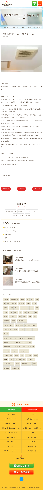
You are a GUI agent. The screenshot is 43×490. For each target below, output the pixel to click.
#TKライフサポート (32, 211)
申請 (20, 316)
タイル (5, 316)
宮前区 (11, 359)
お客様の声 (7, 234)
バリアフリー (24, 308)
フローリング (31, 359)
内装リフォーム (15, 368)
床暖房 (13, 320)
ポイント (30, 312)
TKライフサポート (22, 320)
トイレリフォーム (24, 351)
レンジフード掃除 (8, 355)
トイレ (5, 312)
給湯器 (34, 363)
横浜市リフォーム (26, 363)
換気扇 (34, 303)
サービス (6, 333)
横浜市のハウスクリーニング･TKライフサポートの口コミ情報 (19, 346)
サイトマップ (32, 451)
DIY (32, 299)
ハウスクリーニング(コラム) (12, 241)
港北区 (5, 359)
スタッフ (28, 329)
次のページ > (37, 189)
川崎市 (25, 316)
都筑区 (35, 355)
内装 (24, 359)
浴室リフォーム (14, 299)
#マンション (21, 211)
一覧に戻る (21, 189)
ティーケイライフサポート (10, 329)
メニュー (35, 329)
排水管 (16, 312)
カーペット (21, 303)
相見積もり (6, 320)
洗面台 (5, 308)
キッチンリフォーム (9, 363)
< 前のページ (5, 189)
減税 (30, 316)
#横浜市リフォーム (11, 211)
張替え (28, 303)
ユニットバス (13, 316)
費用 (37, 308)
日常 (5, 238)
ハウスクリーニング (9, 325)
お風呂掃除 (18, 359)
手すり (17, 308)
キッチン (6, 299)
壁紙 (11, 312)
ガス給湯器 (6, 368)
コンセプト (6, 351)
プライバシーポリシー (30, 325)
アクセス (21, 329)
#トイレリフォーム (18, 215)
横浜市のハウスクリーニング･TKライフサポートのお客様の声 (19, 338)
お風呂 (11, 308)
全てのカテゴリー (9, 227)
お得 (36, 312)
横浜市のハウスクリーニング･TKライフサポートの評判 (17, 342)
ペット (32, 308)
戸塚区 (17, 363)
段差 (25, 312)
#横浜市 (28, 215)
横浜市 (16, 355)
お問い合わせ (19, 325)
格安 (28, 299)
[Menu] (40, 3)
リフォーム (14, 351)
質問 (35, 316)
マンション (28, 355)
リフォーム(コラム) (5, 175)
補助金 (22, 299)
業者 (37, 299)
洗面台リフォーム (11, 303)
